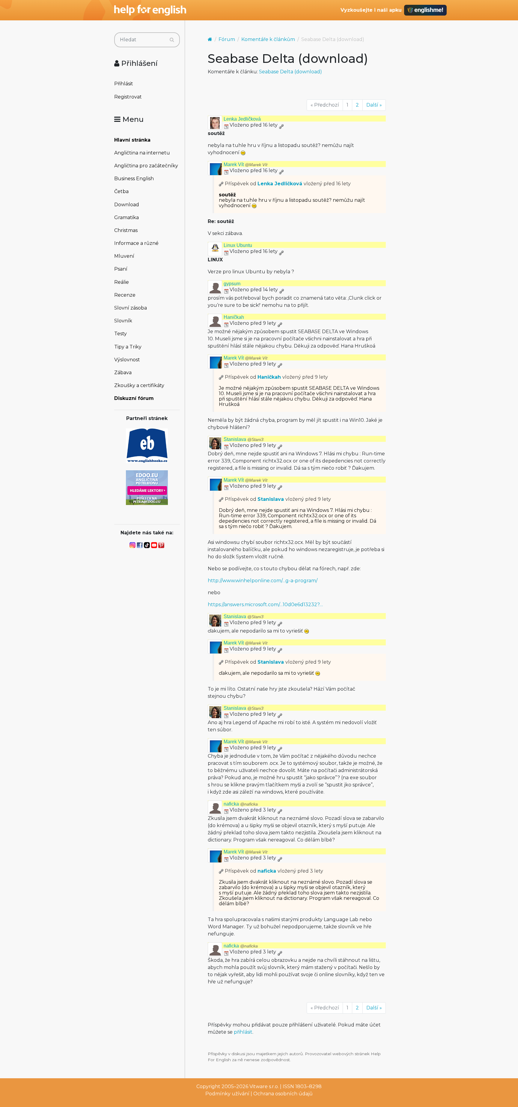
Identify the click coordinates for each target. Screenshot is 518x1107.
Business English (134, 178)
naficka (241, 803)
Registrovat (128, 97)
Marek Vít (245, 164)
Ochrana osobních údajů (283, 1094)
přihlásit (243, 1032)
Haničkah (234, 317)
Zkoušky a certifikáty (139, 385)
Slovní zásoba (130, 308)
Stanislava (243, 439)
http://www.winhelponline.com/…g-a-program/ (262, 580)
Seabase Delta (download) (290, 72)
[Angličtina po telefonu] (147, 487)
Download (126, 204)
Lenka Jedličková (242, 119)
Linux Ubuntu (238, 245)
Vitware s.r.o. (264, 1086)
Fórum (227, 39)
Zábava (123, 372)
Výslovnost (127, 360)
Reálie (121, 282)
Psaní (120, 269)
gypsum (232, 283)
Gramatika (126, 217)
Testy (120, 333)
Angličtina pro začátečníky (146, 166)
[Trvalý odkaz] (281, 125)
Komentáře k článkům (268, 39)
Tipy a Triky (127, 347)
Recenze (124, 295)
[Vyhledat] (172, 39)
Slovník (123, 321)
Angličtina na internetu (142, 153)
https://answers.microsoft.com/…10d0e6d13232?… (265, 604)
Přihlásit (123, 84)
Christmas (126, 230)
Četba (121, 191)
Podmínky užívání (227, 1094)
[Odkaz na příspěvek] (221, 183)
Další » (374, 105)
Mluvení (124, 256)
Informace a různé (136, 243)
